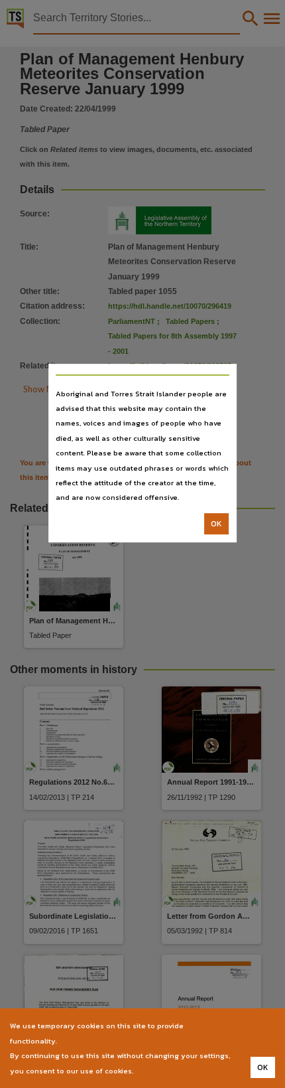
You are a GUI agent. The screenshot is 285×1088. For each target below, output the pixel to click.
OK (216, 524)
